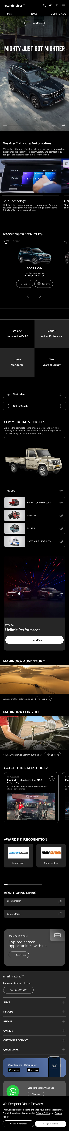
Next (63, 125)
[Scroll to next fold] (34, 125)
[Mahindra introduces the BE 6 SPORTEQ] (52, 784)
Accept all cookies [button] (50, 1124)
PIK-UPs (8, 1011)
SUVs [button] (9, 13)
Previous (54, 125)
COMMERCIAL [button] (58, 13)
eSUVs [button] (34, 13)
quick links (11, 1049)
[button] (18, 1123)
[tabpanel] (34, 73)
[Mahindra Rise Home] (14, 5)
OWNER (8, 1030)
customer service (15, 1040)
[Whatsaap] (12, 1091)
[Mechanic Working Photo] (34, 733)
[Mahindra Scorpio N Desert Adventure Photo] (34, 679)
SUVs (6, 1002)
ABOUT (7, 1021)
